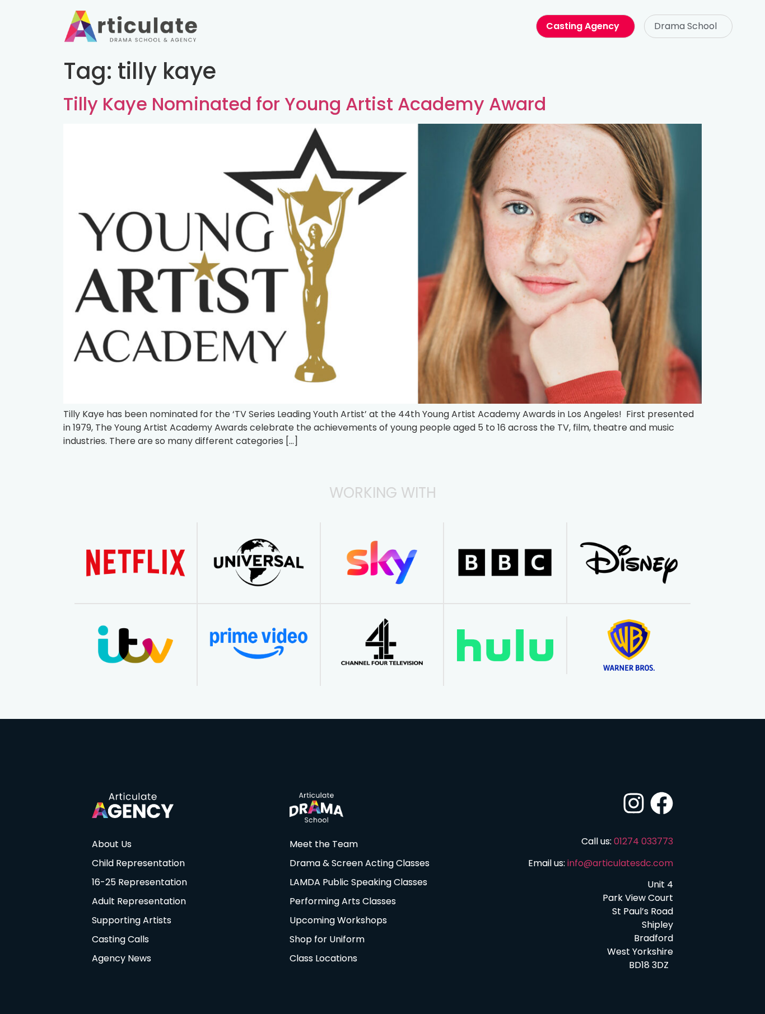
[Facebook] (661, 803)
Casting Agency (582, 26)
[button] (688, 26)
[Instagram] (633, 803)
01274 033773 (643, 841)
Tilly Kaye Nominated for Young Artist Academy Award (304, 103)
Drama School (685, 26)
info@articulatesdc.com (620, 863)
